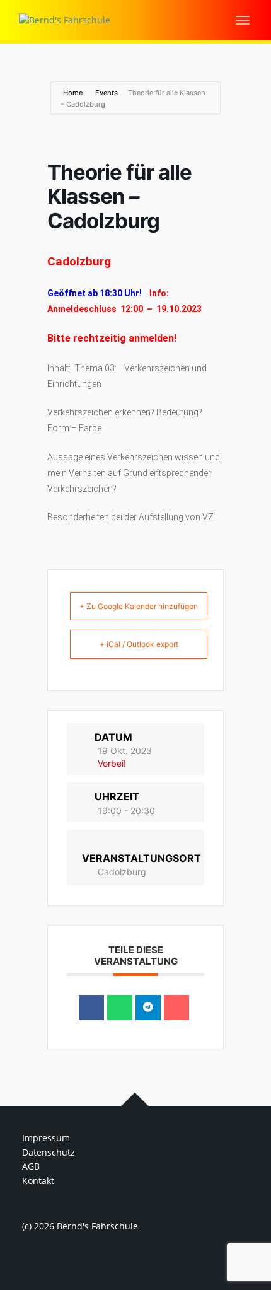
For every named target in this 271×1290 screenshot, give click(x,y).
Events (106, 92)
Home (73, 92)
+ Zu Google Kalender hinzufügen (138, 606)
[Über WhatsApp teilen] (119, 1007)
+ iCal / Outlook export (139, 644)
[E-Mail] (176, 1007)
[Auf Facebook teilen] (91, 1007)
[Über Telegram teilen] (148, 1007)
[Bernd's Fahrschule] (64, 19)
